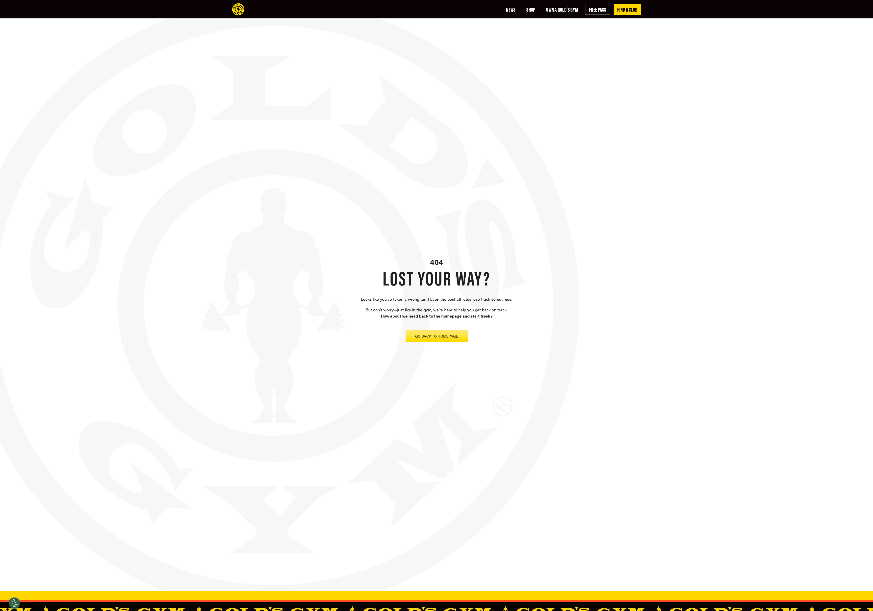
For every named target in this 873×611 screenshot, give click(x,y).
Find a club (627, 9)
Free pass (597, 9)
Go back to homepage (436, 336)
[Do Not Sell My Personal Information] (14, 603)
